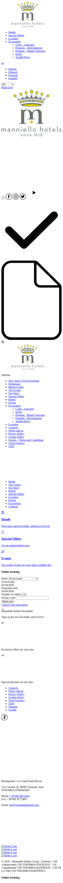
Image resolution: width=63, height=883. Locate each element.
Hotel (4, 578)
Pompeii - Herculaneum (28, 418)
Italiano (12, 69)
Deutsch (13, 72)
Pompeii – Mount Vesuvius (30, 51)
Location (13, 38)
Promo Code (8, 597)
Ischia (18, 54)
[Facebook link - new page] (27, 739)
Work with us (15, 430)
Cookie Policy (16, 436)
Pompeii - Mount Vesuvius (30, 415)
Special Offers (16, 35)
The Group (14, 390)
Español (12, 78)
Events (12, 402)
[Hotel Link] (27, 475)
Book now (7, 87)
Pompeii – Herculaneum (28, 47)
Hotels (12, 32)
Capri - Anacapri (24, 408)
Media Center (15, 387)
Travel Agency (16, 443)
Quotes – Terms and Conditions (25, 440)
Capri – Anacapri (24, 44)
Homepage (14, 383)
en (2, 63)
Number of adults (11, 594)
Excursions (14, 41)
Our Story (13, 393)
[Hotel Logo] (27, 26)
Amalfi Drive (22, 57)
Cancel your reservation (14, 604)
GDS (11, 446)
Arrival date (8, 581)
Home (11, 481)
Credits (12, 709)
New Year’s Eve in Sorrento (23, 380)
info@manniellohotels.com (24, 805)
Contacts (13, 427)
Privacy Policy (16, 433)
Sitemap (12, 706)
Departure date (9, 588)
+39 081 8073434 (20, 796)
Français (13, 75)
